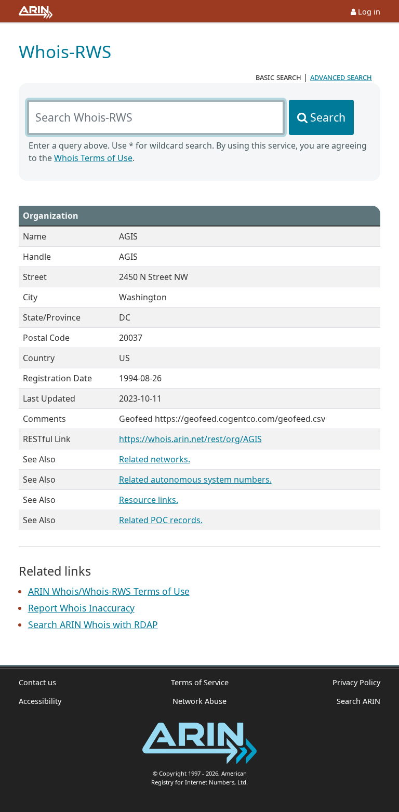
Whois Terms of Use (93, 158)
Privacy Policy (356, 682)
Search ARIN (358, 701)
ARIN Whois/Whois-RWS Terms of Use (109, 591)
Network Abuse (199, 701)
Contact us (37, 682)
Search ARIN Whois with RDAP (93, 624)
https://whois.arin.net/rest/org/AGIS (190, 439)
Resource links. (148, 499)
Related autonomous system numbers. (195, 479)
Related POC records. (161, 520)
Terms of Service (200, 682)
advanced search (341, 77)
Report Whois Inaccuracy (81, 608)
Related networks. (154, 459)
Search (327, 117)
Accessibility (40, 701)
